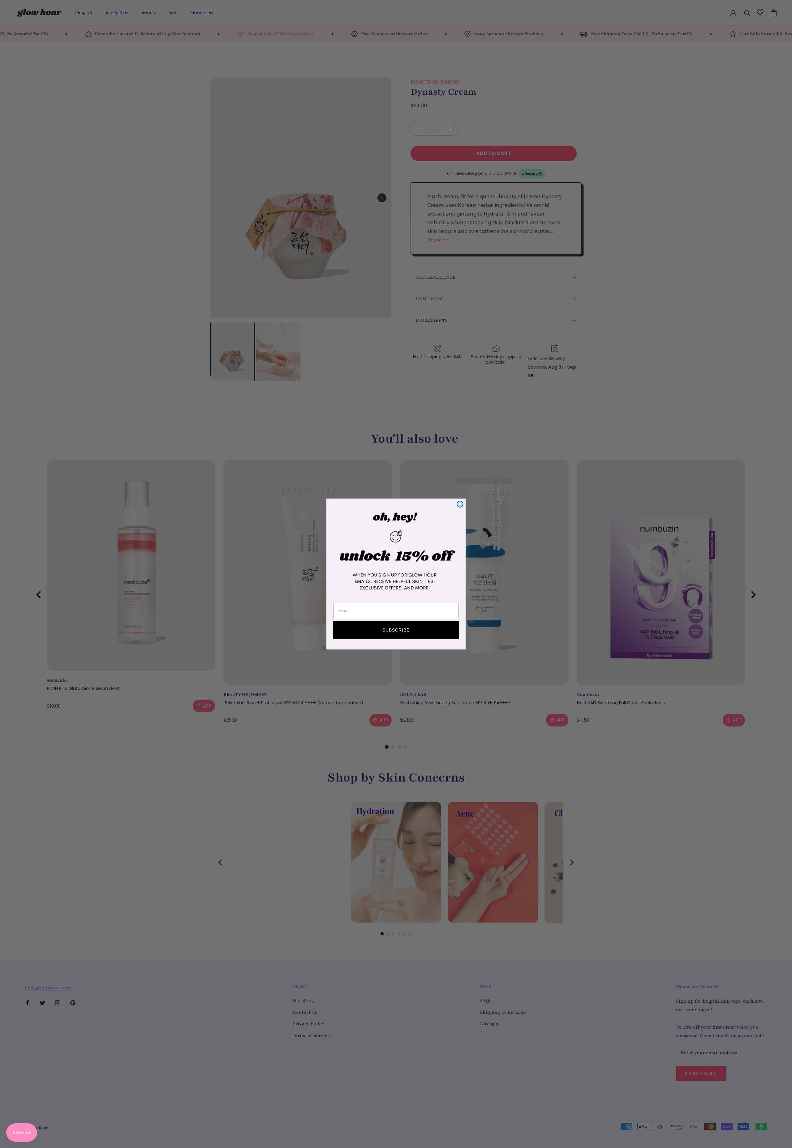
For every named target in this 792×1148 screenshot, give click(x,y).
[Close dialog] (460, 504)
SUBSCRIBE (396, 630)
